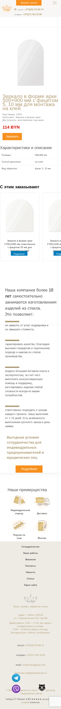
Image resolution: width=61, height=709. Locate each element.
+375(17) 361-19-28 (28, 14)
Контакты (30, 566)
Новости (30, 572)
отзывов (25, 702)
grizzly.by (50, 690)
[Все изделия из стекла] (7, 9)
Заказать (12, 136)
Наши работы (30, 553)
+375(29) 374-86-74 (30, 9)
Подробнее (19, 254)
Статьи (30, 578)
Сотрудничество (30, 546)
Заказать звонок (29, 3)
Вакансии (30, 559)
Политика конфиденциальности (30, 673)
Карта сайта (30, 585)
